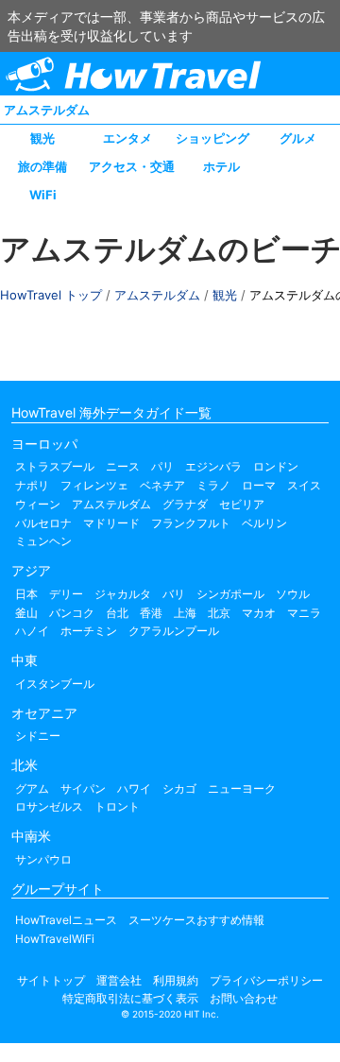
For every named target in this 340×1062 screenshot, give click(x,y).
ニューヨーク (242, 788)
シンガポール (230, 594)
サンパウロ (43, 859)
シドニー (37, 735)
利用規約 (175, 980)
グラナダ (185, 504)
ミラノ (213, 485)
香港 (151, 613)
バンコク (71, 613)
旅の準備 (42, 166)
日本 (26, 594)
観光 (42, 138)
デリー (66, 594)
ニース (123, 466)
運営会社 (119, 980)
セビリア (241, 504)
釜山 (26, 613)
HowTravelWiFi (54, 939)
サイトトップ (51, 980)
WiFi (43, 194)
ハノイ (32, 631)
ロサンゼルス (49, 806)
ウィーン (37, 504)
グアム (32, 788)
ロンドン (275, 466)
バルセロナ (43, 523)
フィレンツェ (94, 485)
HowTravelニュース (66, 920)
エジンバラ (213, 466)
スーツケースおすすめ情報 (196, 920)
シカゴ (179, 788)
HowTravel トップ (51, 294)
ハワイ (134, 788)
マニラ (304, 613)
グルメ (298, 138)
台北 (117, 613)
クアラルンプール (173, 631)
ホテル (221, 166)
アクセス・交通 (132, 166)
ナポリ (32, 485)
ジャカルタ (122, 594)
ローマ (259, 485)
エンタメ (127, 138)
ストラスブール (54, 466)
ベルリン (264, 523)
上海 (185, 613)
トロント (117, 806)
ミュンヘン (43, 541)
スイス (304, 485)
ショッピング (212, 138)
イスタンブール (54, 684)
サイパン (83, 788)
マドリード (111, 523)
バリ (173, 594)
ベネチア (162, 485)
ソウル (293, 594)
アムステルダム (47, 109)
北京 (219, 613)
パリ (162, 466)
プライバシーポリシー (266, 980)
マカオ (259, 613)
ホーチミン (88, 631)
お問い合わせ (244, 998)
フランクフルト (190, 523)
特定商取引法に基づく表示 (130, 998)
